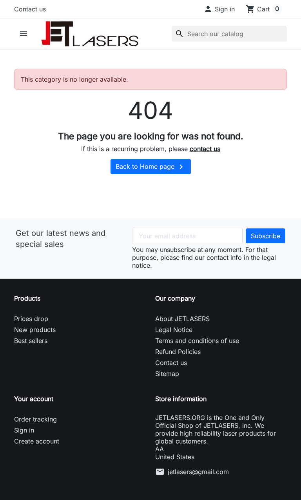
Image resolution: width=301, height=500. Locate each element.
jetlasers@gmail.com (198, 472)
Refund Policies (178, 352)
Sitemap (167, 374)
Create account (36, 441)
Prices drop (31, 319)
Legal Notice (173, 330)
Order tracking (35, 419)
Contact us (30, 9)
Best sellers (30, 341)
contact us (205, 149)
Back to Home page (151, 167)
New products (35, 330)
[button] (219, 9)
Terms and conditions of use (197, 341)
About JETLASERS (182, 319)
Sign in (24, 430)
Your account (33, 399)
